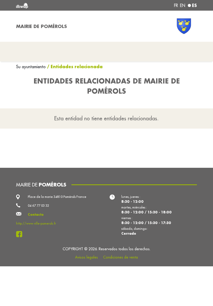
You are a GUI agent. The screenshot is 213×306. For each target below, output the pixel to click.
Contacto (36, 214)
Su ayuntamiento (31, 66)
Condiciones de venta (120, 257)
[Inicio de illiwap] (52, 5)
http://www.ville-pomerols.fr (36, 223)
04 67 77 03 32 (38, 205)
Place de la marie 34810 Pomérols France (57, 197)
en (182, 5)
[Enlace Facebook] (20, 234)
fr (176, 5)
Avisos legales (86, 257)
